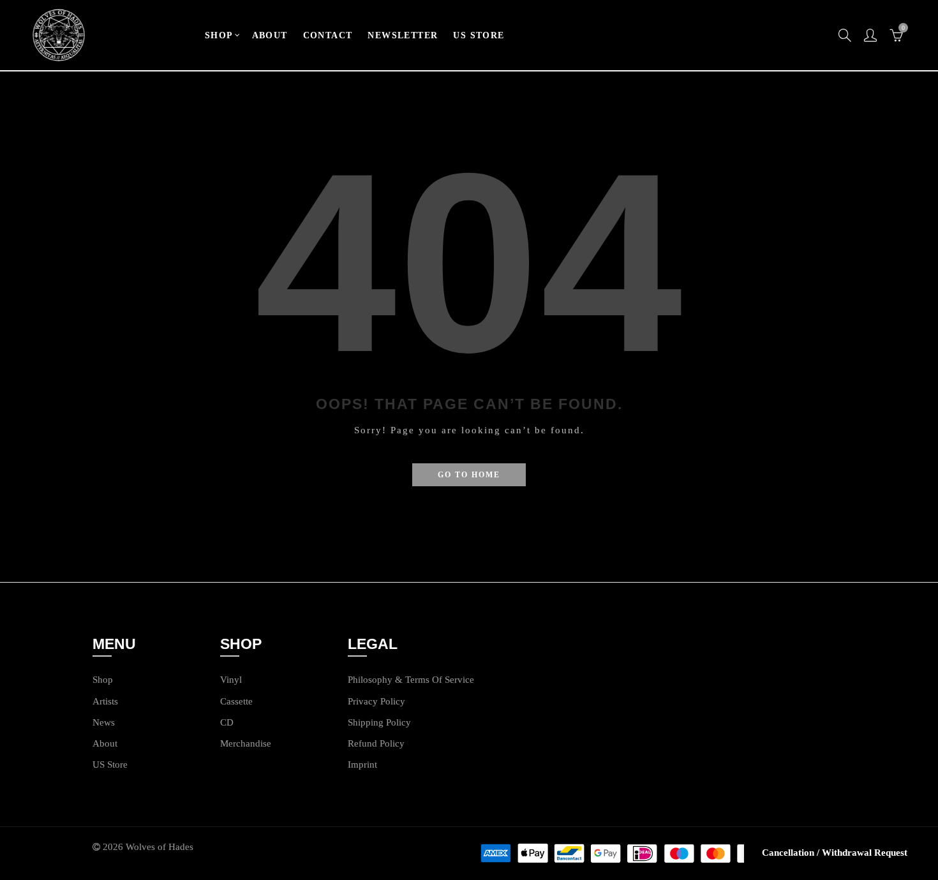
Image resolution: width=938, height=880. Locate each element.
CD (227, 722)
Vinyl (231, 680)
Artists (105, 701)
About (105, 743)
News (104, 722)
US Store (110, 764)
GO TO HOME (469, 474)
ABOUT (270, 35)
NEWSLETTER (403, 35)
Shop (103, 680)
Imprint (362, 764)
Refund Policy (376, 743)
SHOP (219, 35)
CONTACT (328, 35)
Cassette (236, 701)
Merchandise (245, 743)
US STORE (478, 35)
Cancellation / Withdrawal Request (834, 852)
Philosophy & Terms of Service (411, 680)
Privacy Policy (376, 701)
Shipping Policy (379, 722)
